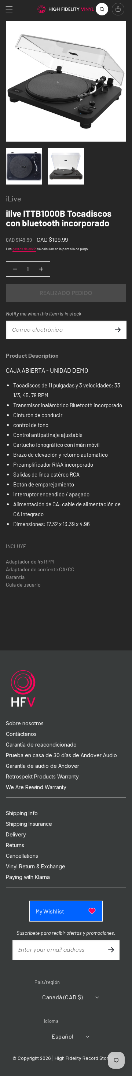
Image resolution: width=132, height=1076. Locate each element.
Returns (15, 845)
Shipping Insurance (29, 824)
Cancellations (22, 855)
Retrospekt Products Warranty (42, 776)
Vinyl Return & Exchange (35, 866)
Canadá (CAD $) (62, 996)
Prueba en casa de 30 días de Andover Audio (61, 755)
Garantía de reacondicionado (41, 744)
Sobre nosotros (25, 723)
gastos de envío (24, 249)
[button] (9, 9)
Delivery (16, 834)
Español (63, 1036)
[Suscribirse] (118, 329)
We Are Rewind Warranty (36, 787)
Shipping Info (22, 813)
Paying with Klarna (28, 877)
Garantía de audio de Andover (42, 766)
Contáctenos (21, 734)
